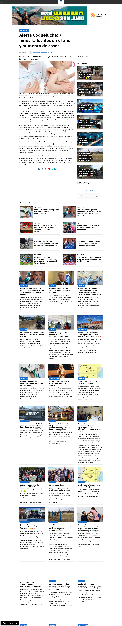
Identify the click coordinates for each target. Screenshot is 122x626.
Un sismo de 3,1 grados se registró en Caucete (87, 382)
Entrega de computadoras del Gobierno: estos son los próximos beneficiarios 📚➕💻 (86, 140)
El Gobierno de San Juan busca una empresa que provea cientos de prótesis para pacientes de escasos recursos (89, 291)
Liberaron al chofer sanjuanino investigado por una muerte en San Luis (32, 335)
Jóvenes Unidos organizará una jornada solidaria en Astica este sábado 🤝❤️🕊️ (32, 527)
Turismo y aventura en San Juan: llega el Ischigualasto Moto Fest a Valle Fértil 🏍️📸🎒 (89, 335)
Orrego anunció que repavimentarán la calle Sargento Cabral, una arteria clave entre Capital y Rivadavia (60, 488)
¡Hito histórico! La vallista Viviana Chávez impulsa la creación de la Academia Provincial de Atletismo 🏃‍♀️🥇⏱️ (87, 123)
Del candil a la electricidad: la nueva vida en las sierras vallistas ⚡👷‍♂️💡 (86, 75)
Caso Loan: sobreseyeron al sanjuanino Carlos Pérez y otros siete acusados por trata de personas (89, 212)
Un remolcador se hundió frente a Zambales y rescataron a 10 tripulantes (30, 584)
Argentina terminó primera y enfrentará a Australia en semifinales (88, 227)
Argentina (24, 30)
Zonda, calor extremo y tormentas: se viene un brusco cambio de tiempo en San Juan (89, 586)
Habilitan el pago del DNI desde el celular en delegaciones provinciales (59, 335)
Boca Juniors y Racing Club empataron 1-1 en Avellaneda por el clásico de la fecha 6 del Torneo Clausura (45, 260)
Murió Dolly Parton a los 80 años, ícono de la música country (59, 383)
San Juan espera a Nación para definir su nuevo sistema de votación (60, 290)
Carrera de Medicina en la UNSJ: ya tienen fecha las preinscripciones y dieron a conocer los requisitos (59, 427)
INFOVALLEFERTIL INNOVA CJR (42, 52)
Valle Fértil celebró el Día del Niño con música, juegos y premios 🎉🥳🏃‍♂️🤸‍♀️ (87, 108)
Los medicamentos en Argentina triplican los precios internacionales (46, 211)
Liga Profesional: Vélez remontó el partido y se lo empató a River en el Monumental (89, 259)
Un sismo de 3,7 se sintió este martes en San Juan (89, 486)
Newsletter (83, 183)
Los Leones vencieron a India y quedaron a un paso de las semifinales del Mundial (88, 243)
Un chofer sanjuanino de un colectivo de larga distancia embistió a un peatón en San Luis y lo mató (60, 587)
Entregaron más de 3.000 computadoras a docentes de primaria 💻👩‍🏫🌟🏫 (87, 91)
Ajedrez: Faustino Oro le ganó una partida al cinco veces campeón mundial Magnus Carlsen (45, 228)
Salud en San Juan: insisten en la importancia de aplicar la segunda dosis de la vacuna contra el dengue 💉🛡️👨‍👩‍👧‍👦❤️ (89, 528)
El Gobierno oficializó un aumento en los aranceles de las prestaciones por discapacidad (46, 243)
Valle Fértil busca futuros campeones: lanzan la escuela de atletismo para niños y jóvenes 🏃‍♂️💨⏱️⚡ (60, 528)
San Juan (52, 285)
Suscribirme (90, 190)
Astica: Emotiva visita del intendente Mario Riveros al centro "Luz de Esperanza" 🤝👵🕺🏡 (31, 488)
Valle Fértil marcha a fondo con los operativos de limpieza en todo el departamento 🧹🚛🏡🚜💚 (87, 173)
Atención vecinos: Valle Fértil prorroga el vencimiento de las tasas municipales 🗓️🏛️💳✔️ (32, 426)
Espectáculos (54, 378)
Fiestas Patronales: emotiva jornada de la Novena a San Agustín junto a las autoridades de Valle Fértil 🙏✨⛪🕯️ (89, 428)
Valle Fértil (83, 329)
